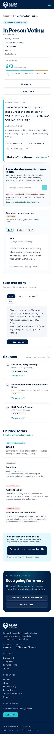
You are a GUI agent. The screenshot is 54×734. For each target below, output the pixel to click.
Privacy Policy (9, 690)
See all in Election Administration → (19, 435)
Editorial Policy (9, 686)
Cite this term (10, 46)
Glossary (7, 16)
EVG (10, 230)
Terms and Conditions (13, 693)
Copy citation (19, 342)
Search (6, 668)
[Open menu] (49, 4)
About (5, 683)
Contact (6, 697)
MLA (21, 296)
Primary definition (12, 39)
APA (11, 296)
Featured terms (10, 665)
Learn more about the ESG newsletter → (22, 202)
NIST (30, 230)
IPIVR (19, 230)
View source (42, 157)
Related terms (10, 54)
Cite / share (28, 91)
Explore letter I (27, 605)
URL (11, 301)
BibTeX (32, 296)
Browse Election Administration (27, 598)
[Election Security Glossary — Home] (10, 4)
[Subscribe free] (44, 187)
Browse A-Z (8, 658)
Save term (28, 84)
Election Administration (16, 22)
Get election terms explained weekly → (27, 550)
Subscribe (10, 715)
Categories (8, 661)
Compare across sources (15, 42)
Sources (8, 50)
